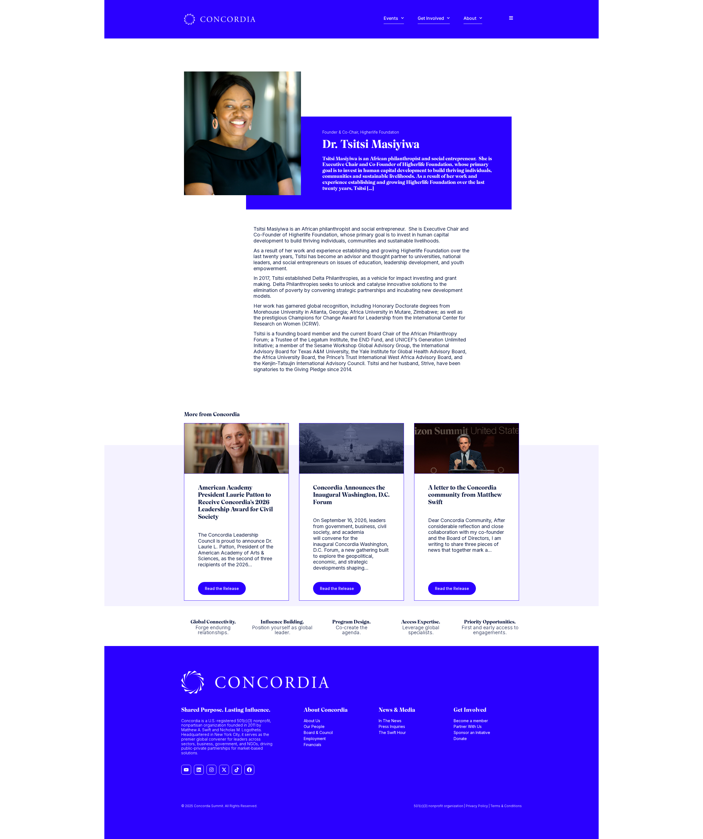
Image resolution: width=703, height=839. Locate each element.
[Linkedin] (199, 770)
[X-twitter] (224, 770)
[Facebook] (249, 770)
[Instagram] (211, 770)
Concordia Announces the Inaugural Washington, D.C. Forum (351, 495)
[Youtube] (186, 770)
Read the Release (222, 588)
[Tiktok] (237, 770)
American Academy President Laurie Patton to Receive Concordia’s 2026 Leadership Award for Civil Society (235, 502)
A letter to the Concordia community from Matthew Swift (465, 495)
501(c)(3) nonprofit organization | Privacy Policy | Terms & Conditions (468, 806)
